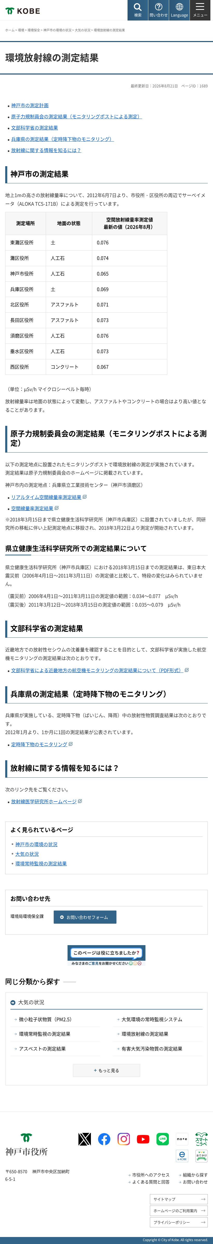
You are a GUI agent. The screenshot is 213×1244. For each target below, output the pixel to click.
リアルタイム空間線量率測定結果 (46, 497)
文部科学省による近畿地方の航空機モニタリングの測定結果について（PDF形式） (97, 670)
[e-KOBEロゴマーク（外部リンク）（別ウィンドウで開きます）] (182, 1156)
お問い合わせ (195, 1182)
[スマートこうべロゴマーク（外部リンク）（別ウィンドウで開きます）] (201, 1139)
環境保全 (34, 30)
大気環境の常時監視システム (152, 1019)
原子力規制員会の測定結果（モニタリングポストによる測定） (76, 116)
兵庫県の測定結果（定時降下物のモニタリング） (62, 139)
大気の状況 (82, 30)
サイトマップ (164, 1199)
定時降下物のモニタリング (39, 744)
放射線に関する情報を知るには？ (46, 150)
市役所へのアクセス (151, 1175)
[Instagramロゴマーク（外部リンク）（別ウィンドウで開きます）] (123, 1139)
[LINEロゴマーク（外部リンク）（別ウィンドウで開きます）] (162, 1139)
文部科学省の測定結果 (34, 127)
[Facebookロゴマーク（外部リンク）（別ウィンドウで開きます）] (104, 1139)
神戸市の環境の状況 (57, 30)
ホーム (10, 30)
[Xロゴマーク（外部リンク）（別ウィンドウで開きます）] (84, 1139)
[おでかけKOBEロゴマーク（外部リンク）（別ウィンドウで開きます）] (201, 1156)
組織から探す (195, 1175)
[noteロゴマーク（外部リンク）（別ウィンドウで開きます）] (182, 1139)
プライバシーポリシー (172, 1222)
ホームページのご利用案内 (175, 1210)
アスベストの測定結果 (42, 1048)
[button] (138, 10)
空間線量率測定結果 (32, 508)
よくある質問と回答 (151, 1182)
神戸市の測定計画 (30, 105)
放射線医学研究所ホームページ (44, 801)
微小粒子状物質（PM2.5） (46, 1019)
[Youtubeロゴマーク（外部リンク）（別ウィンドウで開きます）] (143, 1139)
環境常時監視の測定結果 (44, 1033)
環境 (21, 30)
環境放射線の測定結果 (145, 1033)
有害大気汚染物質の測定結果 (152, 1048)
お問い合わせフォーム (87, 917)
